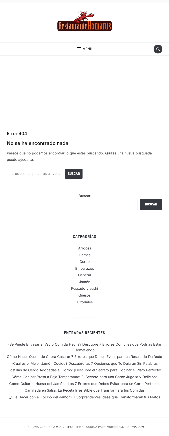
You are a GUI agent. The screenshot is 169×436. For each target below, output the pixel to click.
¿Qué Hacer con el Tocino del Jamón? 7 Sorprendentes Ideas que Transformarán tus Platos (84, 397)
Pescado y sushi (84, 288)
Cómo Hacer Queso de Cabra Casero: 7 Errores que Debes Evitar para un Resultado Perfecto (84, 356)
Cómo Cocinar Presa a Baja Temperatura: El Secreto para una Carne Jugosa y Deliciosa (84, 377)
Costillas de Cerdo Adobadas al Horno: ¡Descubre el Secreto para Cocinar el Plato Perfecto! (84, 370)
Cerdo (84, 261)
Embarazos (84, 268)
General (84, 275)
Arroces (84, 248)
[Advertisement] (84, 97)
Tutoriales (85, 302)
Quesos (84, 295)
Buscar (84, 196)
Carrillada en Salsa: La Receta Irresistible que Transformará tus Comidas (85, 390)
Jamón (84, 282)
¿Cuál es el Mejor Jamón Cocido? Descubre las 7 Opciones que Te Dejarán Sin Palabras (84, 363)
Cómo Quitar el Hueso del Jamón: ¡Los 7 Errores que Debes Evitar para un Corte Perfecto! (84, 383)
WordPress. (65, 427)
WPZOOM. (138, 427)
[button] (84, 49)
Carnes (84, 255)
